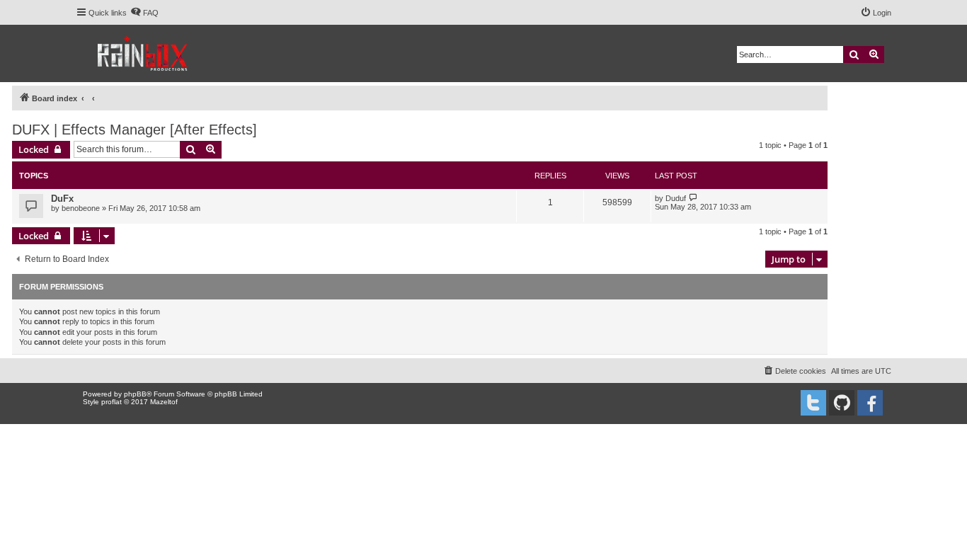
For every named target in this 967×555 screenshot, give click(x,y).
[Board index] (143, 53)
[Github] (841, 403)
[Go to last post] (693, 197)
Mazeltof (164, 402)
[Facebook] (870, 403)
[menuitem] (144, 12)
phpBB (135, 394)
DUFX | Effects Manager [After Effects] (134, 129)
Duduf (675, 198)
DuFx (62, 198)
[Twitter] (813, 403)
